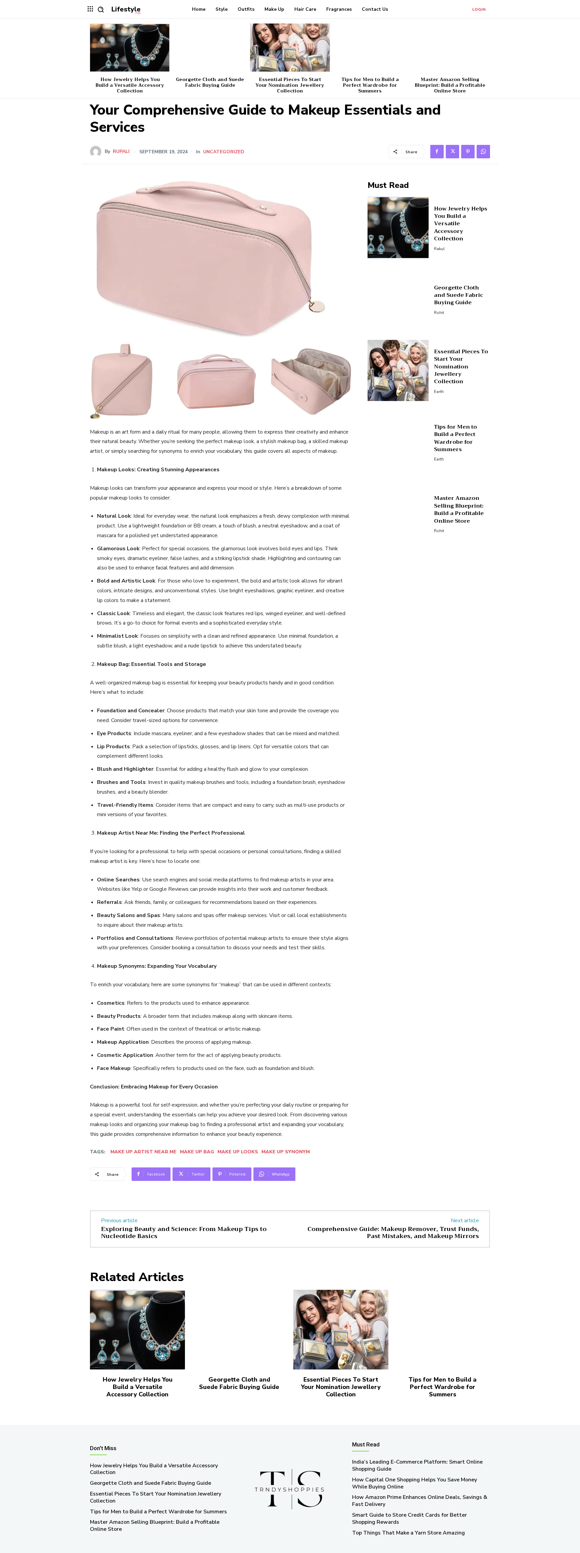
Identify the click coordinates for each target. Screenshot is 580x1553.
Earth (439, 391)
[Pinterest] (468, 151)
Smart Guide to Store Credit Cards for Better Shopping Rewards (409, 1518)
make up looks (238, 1152)
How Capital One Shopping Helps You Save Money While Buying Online (414, 1483)
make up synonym (285, 1152)
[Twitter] (452, 151)
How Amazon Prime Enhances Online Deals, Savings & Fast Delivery (419, 1501)
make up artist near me (143, 1152)
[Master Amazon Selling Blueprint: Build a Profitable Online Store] (450, 48)
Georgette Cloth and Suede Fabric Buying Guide (210, 82)
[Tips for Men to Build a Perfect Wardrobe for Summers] (370, 48)
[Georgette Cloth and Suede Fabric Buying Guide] (210, 48)
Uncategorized (223, 152)
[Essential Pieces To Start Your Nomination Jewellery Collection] (290, 48)
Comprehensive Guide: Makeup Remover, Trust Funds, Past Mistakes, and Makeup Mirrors (393, 1233)
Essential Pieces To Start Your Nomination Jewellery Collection (289, 85)
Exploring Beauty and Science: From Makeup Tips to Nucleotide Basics (184, 1233)
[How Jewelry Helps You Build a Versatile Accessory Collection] (130, 48)
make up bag (197, 1152)
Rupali (121, 151)
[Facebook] (437, 151)
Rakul (439, 248)
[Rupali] (97, 151)
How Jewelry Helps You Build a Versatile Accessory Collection (130, 85)
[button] (100, 9)
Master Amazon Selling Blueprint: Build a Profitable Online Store (450, 85)
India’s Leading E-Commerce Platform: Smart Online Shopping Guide (417, 1465)
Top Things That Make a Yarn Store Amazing (408, 1533)
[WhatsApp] (483, 151)
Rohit (439, 312)
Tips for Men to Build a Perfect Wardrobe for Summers (370, 85)
